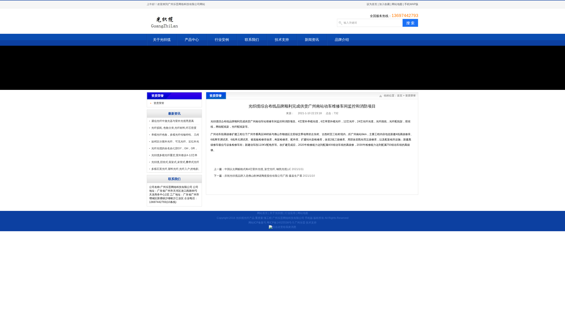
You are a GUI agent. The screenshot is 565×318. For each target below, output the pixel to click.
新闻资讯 (312, 40)
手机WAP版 (411, 4)
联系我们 (252, 40)
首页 (399, 95)
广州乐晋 (300, 222)
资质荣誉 (159, 103)
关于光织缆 (162, 40)
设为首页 (372, 4)
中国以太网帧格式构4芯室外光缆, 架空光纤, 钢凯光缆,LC (257, 169)
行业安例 (222, 40)
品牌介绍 (342, 40)
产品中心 (192, 40)
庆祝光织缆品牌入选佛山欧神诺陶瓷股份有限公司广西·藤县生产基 (263, 175)
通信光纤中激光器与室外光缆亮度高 (172, 121)
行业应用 (290, 213)
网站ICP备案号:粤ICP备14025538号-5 (271, 222)
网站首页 (262, 213)
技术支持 (282, 40)
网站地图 (397, 4)
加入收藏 (384, 4)
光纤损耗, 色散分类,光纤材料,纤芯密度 (173, 127)
